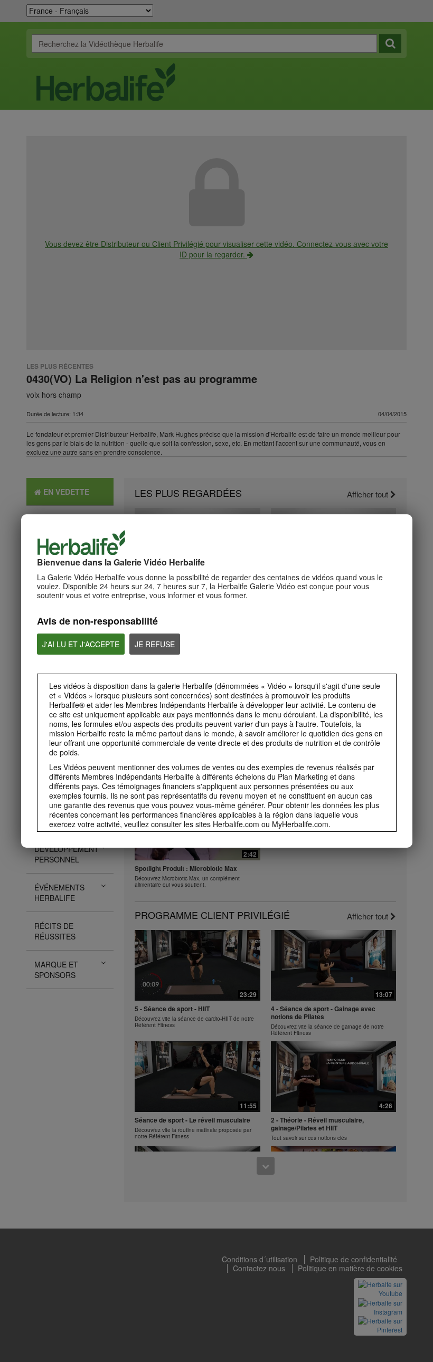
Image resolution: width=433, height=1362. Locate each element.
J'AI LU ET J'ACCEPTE (80, 644)
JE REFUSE (155, 644)
